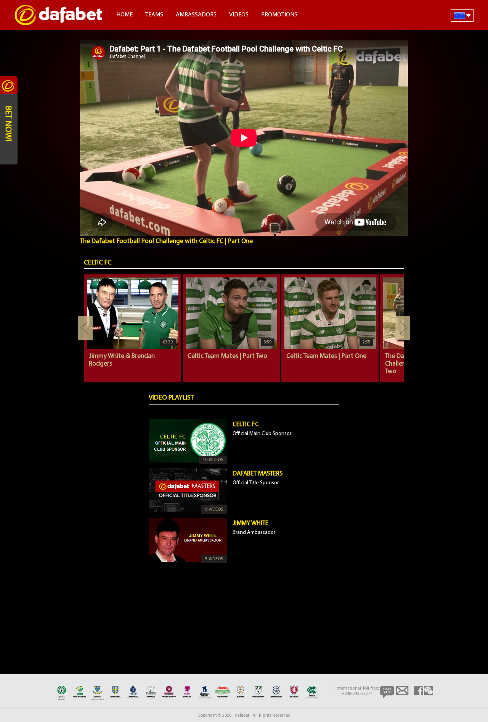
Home (124, 15)
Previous (85, 328)
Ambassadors (196, 15)
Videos (239, 15)
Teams (154, 15)
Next (402, 328)
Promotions (279, 15)
